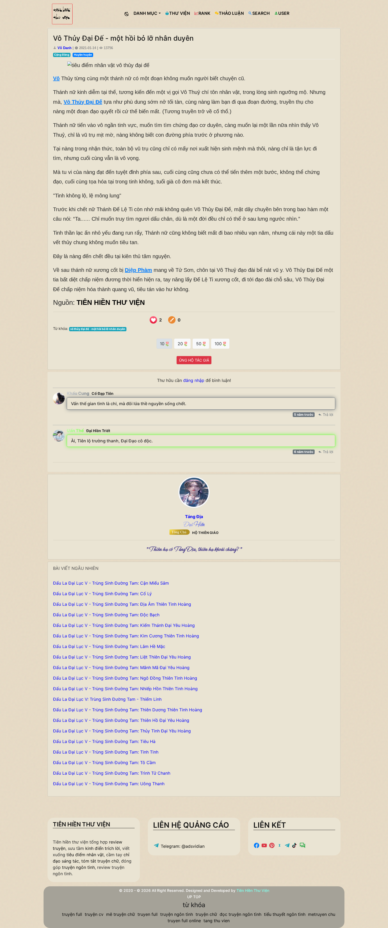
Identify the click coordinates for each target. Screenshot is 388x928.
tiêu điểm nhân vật (85, 854)
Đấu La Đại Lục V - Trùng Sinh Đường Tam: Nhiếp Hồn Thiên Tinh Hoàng (125, 688)
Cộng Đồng (61, 54)
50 (199, 343)
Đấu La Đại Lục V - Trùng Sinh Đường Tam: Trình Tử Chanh (111, 773)
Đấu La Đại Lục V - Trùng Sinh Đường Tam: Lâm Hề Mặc (109, 646)
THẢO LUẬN (231, 13)
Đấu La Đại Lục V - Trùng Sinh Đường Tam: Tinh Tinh (105, 752)
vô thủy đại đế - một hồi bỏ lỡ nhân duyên (97, 329)
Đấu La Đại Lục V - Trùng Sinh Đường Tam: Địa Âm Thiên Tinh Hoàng (122, 604)
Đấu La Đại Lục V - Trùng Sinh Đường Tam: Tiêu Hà (104, 741)
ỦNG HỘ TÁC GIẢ (194, 360)
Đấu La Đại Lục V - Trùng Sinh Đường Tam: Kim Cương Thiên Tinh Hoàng (126, 635)
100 (219, 343)
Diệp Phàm (138, 270)
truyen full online (184, 920)
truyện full (72, 914)
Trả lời (327, 414)
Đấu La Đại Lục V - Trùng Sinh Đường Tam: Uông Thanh (108, 783)
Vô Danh (65, 48)
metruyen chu (321, 914)
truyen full (148, 914)
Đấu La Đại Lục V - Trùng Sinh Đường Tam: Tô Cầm (104, 762)
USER (283, 13)
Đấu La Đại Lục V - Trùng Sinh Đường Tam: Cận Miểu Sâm (111, 583)
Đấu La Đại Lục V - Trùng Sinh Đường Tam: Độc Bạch (106, 614)
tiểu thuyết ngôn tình (284, 914)
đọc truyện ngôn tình (240, 914)
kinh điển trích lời (102, 848)
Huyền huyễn (83, 54)
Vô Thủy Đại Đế (83, 102)
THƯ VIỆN (179, 13)
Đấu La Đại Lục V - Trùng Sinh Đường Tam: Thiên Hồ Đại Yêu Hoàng (121, 720)
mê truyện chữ (120, 914)
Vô (56, 78)
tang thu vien (217, 920)
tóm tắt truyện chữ (100, 861)
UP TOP (194, 896)
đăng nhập (193, 380)
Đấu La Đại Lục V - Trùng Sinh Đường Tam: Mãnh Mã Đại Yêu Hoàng (121, 667)
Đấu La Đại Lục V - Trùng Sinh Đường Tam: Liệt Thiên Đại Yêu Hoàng (122, 657)
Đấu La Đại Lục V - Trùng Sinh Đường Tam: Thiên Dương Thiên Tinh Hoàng (127, 709)
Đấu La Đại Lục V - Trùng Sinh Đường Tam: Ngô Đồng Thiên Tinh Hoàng (125, 678)
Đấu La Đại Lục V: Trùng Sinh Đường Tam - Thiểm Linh (107, 699)
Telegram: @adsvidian (182, 846)
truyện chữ (206, 914)
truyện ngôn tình (78, 867)
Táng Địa (194, 516)
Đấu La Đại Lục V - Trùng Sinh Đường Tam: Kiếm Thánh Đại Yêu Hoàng (124, 625)
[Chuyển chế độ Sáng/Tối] (126, 14)
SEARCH (261, 13)
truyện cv (94, 914)
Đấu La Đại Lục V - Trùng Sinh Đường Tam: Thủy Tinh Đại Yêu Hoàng (122, 730)
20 (181, 343)
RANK (204, 13)
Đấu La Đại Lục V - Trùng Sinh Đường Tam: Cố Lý (102, 593)
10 (163, 343)
